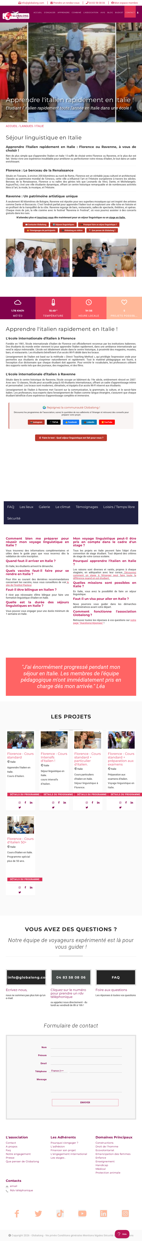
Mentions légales (93, 1235)
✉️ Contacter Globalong (35, 224)
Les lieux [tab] (26, 507)
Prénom (42, 1055)
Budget (119, 12)
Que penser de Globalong (22, 1161)
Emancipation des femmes (113, 1154)
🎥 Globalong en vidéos (72, 230)
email (13, 1186)
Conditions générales (70, 1235)
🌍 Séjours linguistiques (63, 224)
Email (44, 1063)
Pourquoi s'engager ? (64, 1142)
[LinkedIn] (103, 1213)
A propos (11, 1146)
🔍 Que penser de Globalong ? (102, 230)
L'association (90, 12)
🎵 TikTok (53, 422)
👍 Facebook (71, 422)
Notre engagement (18, 1154)
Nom (44, 1047)
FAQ (116, 977)
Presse (10, 1157)
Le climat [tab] (62, 507)
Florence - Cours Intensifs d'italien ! (54, 757)
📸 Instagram (36, 422)
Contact (130, 12)
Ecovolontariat (105, 1150)
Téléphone (41, 1071)
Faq (8, 1150)
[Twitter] (38, 1213)
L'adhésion (58, 1146)
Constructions (105, 1142)
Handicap (102, 1165)
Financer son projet (63, 1150)
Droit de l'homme (107, 1146)
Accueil (38, 12)
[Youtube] (82, 1213)
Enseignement (105, 1161)
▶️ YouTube (107, 422)
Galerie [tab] (44, 507)
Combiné (76, 12)
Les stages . (58, 1157)
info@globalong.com (32, 2)
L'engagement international (69, 1154)
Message (42, 1079)
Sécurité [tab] (13, 518)
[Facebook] (17, 1213)
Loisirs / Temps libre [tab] (119, 507)
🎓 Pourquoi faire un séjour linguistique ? (99, 224)
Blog (110, 12)
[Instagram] (125, 1213)
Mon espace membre (126, 2)
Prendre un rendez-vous (66, 2)
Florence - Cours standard (20, 755)
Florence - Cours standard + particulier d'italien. (87, 759)
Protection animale (108, 1172)
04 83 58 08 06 (97, 2)
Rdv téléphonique (21, 1190)
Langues (26, 126)
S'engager (49, 12)
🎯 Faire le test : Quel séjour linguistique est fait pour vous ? (71, 437)
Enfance (101, 1157)
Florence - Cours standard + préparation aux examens (121, 759)
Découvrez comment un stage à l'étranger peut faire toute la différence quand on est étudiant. (104, 575)
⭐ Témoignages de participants (41, 230)
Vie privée (51, 1235)
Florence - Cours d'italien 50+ (20, 840)
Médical (101, 1168)
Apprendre (64, 12)
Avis (103, 12)
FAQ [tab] (10, 507)
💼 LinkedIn (89, 422)
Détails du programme (25, 794)
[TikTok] (60, 1213)
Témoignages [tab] (87, 507)
